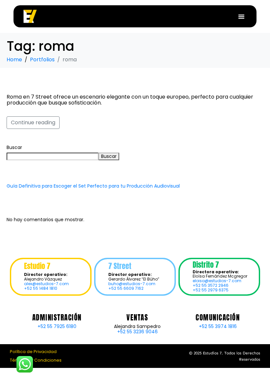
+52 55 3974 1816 (218, 326)
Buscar (14, 147)
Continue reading (33, 122)
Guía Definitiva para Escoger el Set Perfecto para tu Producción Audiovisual (93, 186)
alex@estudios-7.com (46, 283)
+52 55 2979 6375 (211, 290)
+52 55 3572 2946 (211, 285)
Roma (22, 82)
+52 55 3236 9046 (137, 331)
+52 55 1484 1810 (40, 288)
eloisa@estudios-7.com (217, 281)
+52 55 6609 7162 (126, 288)
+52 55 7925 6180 (57, 326)
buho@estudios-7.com (131, 283)
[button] (241, 16)
